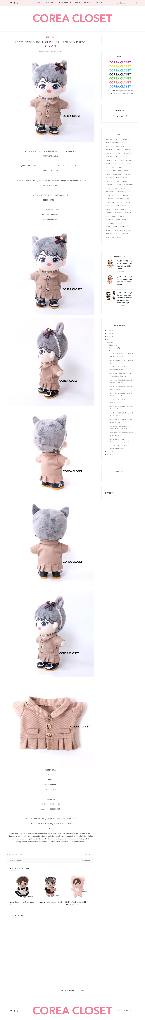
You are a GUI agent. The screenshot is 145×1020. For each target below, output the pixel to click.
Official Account (64, 3)
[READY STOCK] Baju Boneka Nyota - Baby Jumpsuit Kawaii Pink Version (124, 280)
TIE (129, 230)
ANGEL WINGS (110, 149)
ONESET (124, 205)
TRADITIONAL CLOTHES (112, 233)
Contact (87, 3)
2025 (109, 333)
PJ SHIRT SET (118, 212)
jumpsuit (121, 191)
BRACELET (109, 160)
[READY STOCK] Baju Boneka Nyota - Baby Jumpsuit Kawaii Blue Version (124, 265)
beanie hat (109, 156)
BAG (119, 153)
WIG (113, 237)
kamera (129, 191)
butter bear (119, 160)
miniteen (119, 202)
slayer (115, 226)
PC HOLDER (109, 212)
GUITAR (117, 177)
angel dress (120, 146)
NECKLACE (109, 205)
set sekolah (110, 223)
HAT (118, 181)
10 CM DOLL (109, 139)
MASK (127, 198)
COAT (122, 163)
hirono (118, 184)
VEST (107, 237)
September (113, 348)
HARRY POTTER (110, 181)
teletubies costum (119, 230)
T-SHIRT (108, 230)
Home (39, 3)
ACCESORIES (109, 146)
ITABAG (116, 188)
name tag (128, 202)
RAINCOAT (128, 212)
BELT (116, 156)
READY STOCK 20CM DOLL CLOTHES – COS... (75, 903)
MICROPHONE (110, 202)
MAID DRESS (119, 198)
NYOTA (117, 205)
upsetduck (125, 233)
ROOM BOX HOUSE (111, 216)
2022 (109, 342)
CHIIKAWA (128, 160)
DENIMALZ (120, 167)
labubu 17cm (127, 195)
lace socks (109, 198)
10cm (117, 139)
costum (129, 163)
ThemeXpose (134, 1011)
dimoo (126, 170)
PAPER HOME (123, 209)
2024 (109, 336)
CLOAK (108, 163)
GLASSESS (109, 177)
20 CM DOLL (50, 37)
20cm (123, 142)
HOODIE (108, 188)
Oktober (112, 345)
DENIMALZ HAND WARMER (113, 170)
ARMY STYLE (127, 149)
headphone (109, 184)
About (77, 3)
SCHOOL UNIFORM (121, 219)
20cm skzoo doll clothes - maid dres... (22, 903)
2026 (109, 330)
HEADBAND (125, 181)
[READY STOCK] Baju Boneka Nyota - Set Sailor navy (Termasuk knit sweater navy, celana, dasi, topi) (124, 297)
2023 (109, 339)
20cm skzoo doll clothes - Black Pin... (49, 903)
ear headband (117, 174)
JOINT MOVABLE (110, 191)
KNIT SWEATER (116, 195)
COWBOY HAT (110, 167)
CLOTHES (115, 163)
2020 (109, 454)
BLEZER (123, 156)
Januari (111, 351)
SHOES (124, 223)
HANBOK (124, 177)
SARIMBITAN (109, 219)
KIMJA (108, 195)
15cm (107, 142)
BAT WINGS (126, 153)
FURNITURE (127, 174)
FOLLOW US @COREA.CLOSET (72, 991)
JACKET (123, 188)
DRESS (22, 854)
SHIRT (118, 223)
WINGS (119, 237)
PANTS (116, 209)
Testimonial (99, 3)
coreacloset (46, 51)
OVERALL (108, 209)
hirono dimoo (128, 184)
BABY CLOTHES (110, 153)
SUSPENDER (123, 226)
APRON (119, 149)
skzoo (108, 226)
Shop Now (49, 3)
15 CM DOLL (125, 139)
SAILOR (122, 216)
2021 (108, 451)
